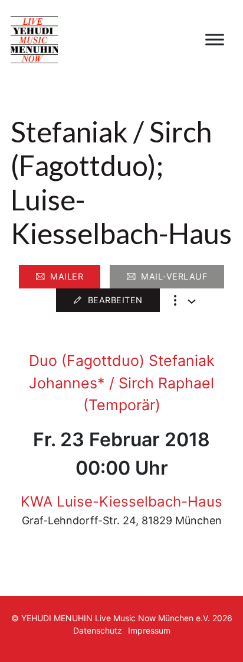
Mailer (66, 276)
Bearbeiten (115, 300)
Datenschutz (97, 630)
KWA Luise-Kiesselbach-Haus (121, 501)
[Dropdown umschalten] (191, 301)
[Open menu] (214, 40)
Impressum (149, 630)
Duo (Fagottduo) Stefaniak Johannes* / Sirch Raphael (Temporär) (122, 383)
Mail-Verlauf (174, 276)
